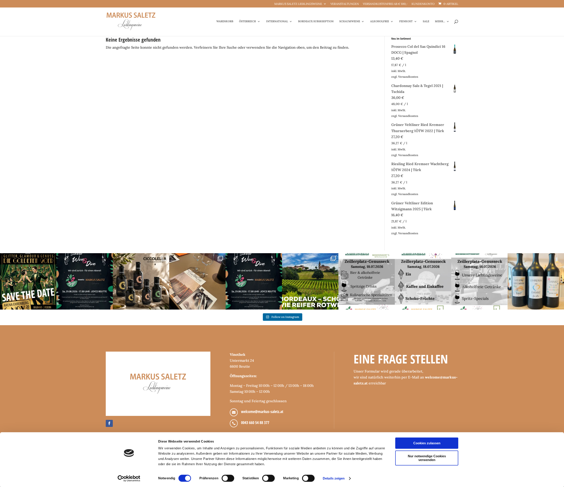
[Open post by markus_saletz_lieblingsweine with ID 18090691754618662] (423, 281)
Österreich (247, 21)
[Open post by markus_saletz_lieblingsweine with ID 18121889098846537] (141, 281)
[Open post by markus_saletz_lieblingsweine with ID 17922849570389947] (366, 281)
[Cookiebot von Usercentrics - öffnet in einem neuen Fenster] (129, 478)
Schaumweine (349, 21)
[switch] (228, 478)
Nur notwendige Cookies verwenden (427, 458)
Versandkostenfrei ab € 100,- (385, 4)
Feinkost (406, 21)
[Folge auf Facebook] (109, 423)
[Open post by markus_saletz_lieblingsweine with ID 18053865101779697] (536, 281)
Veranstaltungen (344, 4)
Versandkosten (408, 77)
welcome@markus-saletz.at (262, 411)
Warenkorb (224, 21)
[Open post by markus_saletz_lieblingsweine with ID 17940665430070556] (254, 281)
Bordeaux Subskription (316, 21)
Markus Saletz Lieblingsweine (298, 4)
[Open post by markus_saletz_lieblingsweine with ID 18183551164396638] (310, 281)
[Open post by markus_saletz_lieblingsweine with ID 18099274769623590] (84, 281)
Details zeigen (334, 478)
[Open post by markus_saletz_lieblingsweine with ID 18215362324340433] (28, 281)
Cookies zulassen (426, 443)
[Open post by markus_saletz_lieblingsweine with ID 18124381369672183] (479, 281)
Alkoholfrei (379, 21)
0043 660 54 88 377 (255, 422)
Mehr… (440, 21)
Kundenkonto (423, 4)
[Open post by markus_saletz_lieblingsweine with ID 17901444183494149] (197, 281)
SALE (426, 21)
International (277, 21)
